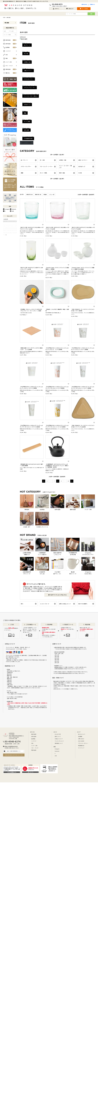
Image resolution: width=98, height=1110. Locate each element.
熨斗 (22, 604)
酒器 (25, 113)
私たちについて (81, 734)
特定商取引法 (81, 745)
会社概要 (80, 736)
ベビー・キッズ (34, 748)
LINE (13, 211)
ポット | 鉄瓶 (27, 121)
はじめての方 (58, 734)
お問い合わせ (84, 4)
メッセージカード (44, 604)
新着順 (45, 194)
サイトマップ (81, 748)
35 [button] (68, 481)
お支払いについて (59, 738)
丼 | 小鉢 (26, 53)
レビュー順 (51, 194)
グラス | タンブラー (28, 79)
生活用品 (33, 738)
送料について (58, 736)
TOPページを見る (27, 143)
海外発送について (59, 743)
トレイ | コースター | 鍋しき (30, 96)
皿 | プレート (27, 45)
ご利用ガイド (92, 4)
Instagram (7, 209)
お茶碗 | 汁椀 (27, 62)
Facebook (14, 209)
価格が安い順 (29, 194)
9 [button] (61, 481)
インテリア (33, 741)
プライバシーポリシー (83, 743)
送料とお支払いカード (65, 604)
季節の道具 (33, 750)
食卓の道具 (33, 734)
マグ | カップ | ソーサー (29, 87)
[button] (43, 481)
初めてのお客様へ (83, 604)
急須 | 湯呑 (26, 130)
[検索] (15, 34)
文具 (32, 743)
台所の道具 (33, 736)
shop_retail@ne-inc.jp (11, 746)
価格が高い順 (38, 194)
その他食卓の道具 (28, 138)
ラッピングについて (59, 741)
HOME (4, 17)
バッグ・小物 (34, 745)
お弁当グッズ (27, 104)
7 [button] (54, 481)
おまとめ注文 (81, 741)
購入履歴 (7, 22)
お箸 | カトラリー (28, 70)
